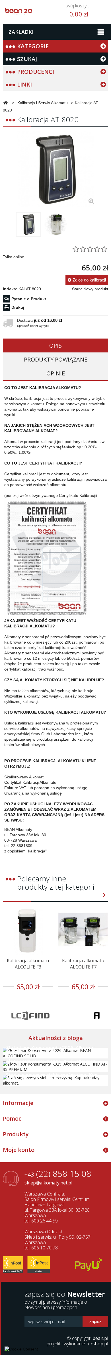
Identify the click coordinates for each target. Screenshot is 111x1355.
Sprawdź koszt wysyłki (33, 325)
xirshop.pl (97, 1344)
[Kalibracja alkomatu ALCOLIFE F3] (28, 930)
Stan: (77, 289)
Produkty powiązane (55, 359)
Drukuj (17, 307)
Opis (55, 345)
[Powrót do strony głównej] (5, 103)
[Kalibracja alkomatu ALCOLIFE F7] (83, 930)
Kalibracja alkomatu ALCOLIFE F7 (83, 963)
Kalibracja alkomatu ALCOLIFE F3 (28, 963)
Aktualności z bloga (55, 1038)
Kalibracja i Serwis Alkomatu (42, 102)
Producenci (35, 71)
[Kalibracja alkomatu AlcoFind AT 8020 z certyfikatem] (28, 224)
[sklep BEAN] (18, 9)
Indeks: (10, 289)
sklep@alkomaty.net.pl (48, 1183)
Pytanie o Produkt (28, 299)
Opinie (55, 373)
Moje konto (18, 1150)
